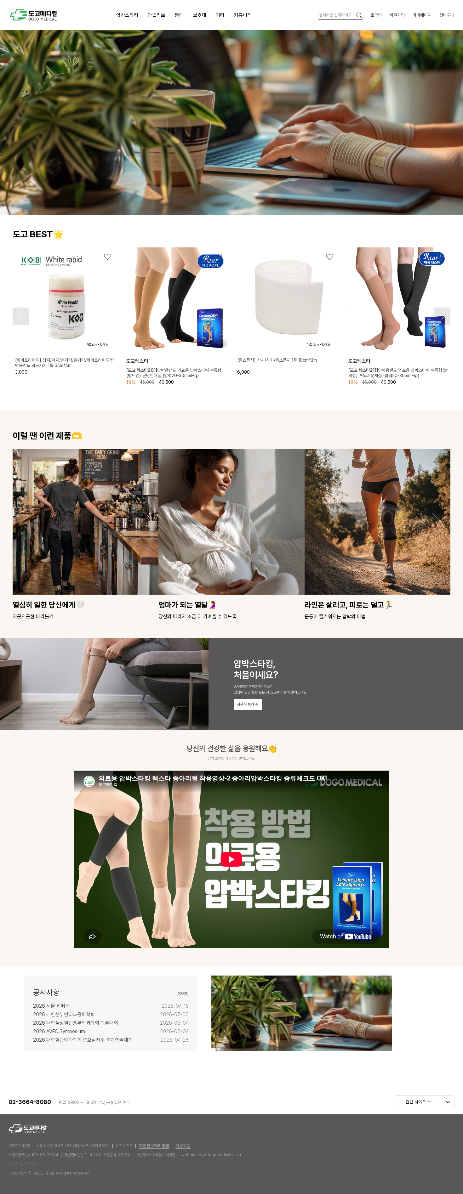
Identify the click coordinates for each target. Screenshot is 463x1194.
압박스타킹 (127, 15)
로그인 (376, 15)
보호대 (199, 15)
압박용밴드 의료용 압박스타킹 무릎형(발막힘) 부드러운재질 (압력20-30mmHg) (398, 372)
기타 (220, 15)
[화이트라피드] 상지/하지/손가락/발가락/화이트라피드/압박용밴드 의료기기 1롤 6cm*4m (65, 362)
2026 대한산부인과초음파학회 (64, 1014)
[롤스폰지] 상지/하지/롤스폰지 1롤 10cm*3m (277, 360)
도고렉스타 (137, 361)
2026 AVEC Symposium (59, 1031)
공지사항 (46, 992)
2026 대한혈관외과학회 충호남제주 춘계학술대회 (83, 1040)
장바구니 (446, 15)
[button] (20, 316)
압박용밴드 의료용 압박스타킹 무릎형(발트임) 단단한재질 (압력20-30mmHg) (173, 372)
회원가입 (397, 15)
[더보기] (182, 993)
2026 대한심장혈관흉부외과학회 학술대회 (75, 1023)
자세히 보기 (247, 704)
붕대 (179, 15)
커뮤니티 (243, 15)
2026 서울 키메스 (51, 1006)
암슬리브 (156, 15)
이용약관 (183, 1145)
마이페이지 (422, 15)
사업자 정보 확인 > (24, 1163)
